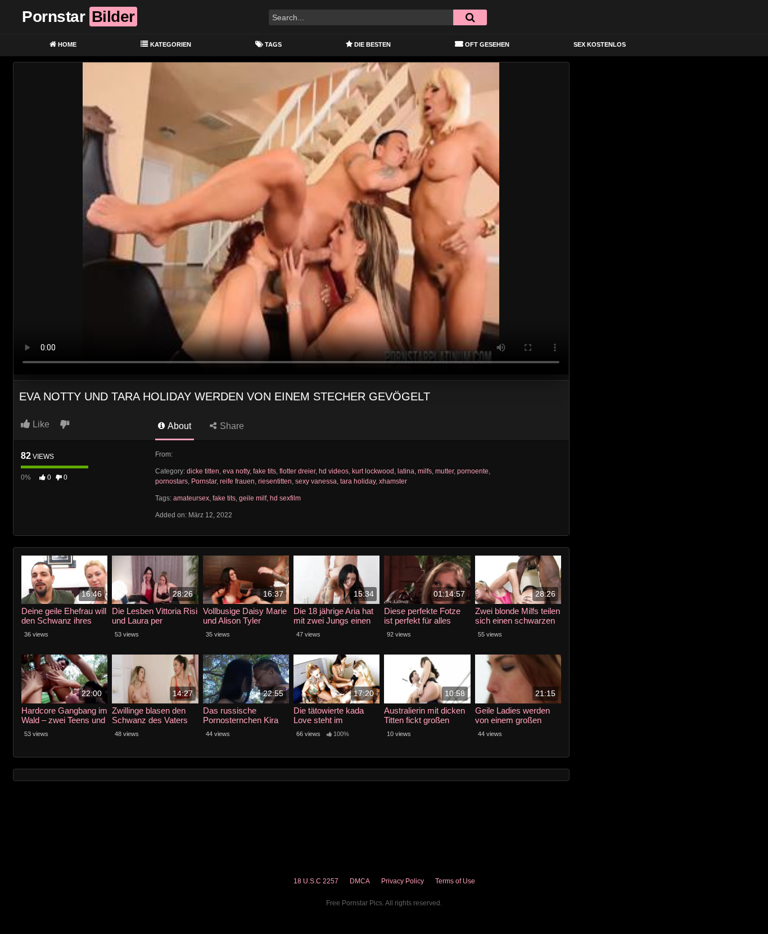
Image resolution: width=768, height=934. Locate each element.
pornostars (171, 481)
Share (231, 426)
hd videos (334, 471)
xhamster (393, 481)
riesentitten (275, 481)
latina (405, 471)
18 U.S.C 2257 (315, 881)
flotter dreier (297, 471)
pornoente (473, 471)
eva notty (236, 471)
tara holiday (358, 481)
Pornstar (203, 481)
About (178, 426)
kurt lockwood (373, 471)
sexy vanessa (316, 481)
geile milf (252, 498)
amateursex (191, 498)
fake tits (264, 471)
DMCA (360, 881)
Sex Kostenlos (599, 44)
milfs (425, 471)
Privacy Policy (402, 881)
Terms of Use (455, 881)
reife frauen (237, 481)
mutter (444, 471)
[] (470, 17)
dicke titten (203, 471)
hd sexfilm (285, 498)
